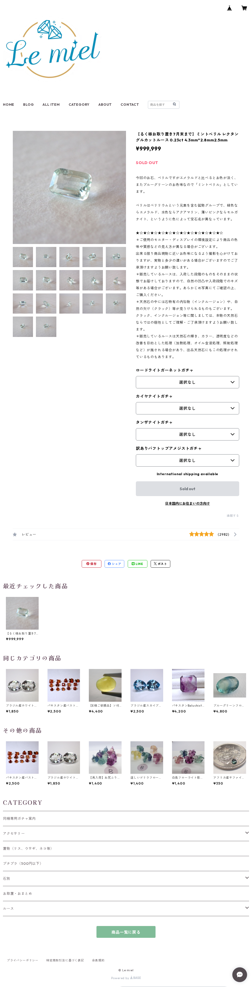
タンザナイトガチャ (154, 422)
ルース (8, 908)
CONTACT (130, 104)
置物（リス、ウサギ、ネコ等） (28, 848)
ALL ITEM (51, 104)
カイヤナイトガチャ (154, 396)
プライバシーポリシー (22, 960)
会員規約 (98, 960)
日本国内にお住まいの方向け (187, 503)
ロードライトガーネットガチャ (165, 370)
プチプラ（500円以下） (23, 863)
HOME (8, 104)
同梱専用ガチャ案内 (19, 818)
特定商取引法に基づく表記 (65, 960)
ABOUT (105, 104)
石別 (6, 878)
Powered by (120, 978)
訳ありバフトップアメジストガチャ (169, 448)
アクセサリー (14, 833)
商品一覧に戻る (126, 932)
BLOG (28, 104)
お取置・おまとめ (17, 893)
